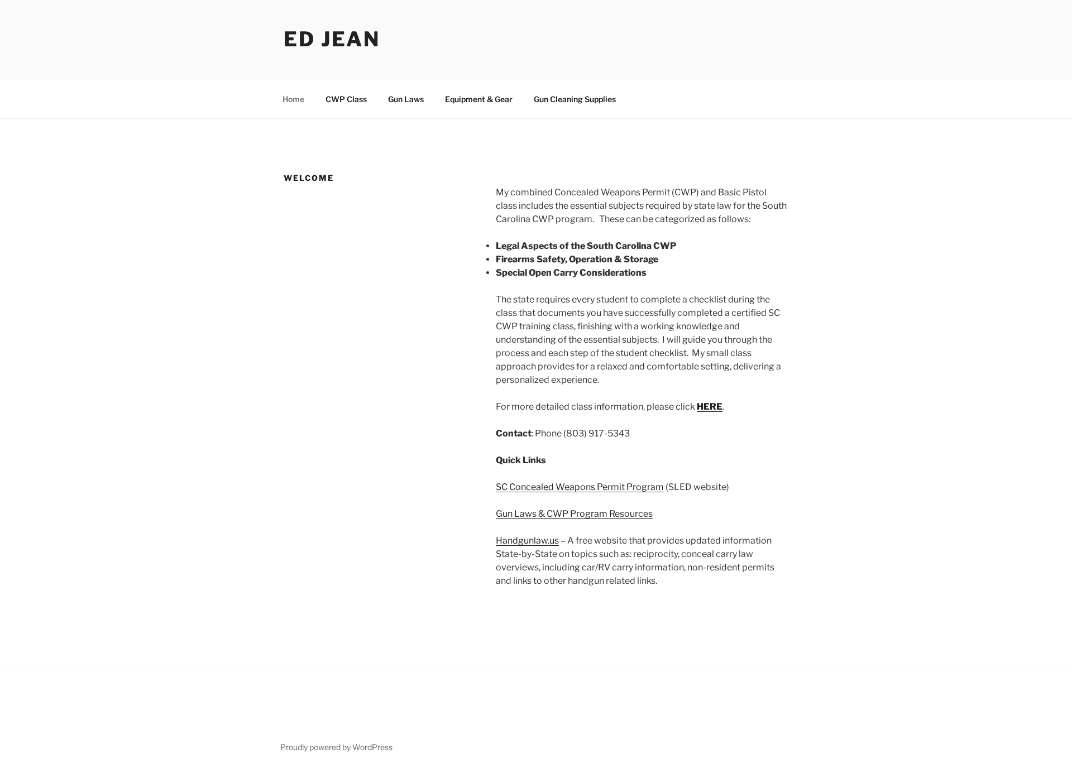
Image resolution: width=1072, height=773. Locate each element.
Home (293, 99)
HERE (709, 406)
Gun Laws (406, 99)
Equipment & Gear (479, 99)
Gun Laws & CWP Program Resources (574, 513)
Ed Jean (332, 39)
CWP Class (346, 99)
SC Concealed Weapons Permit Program (580, 487)
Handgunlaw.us (527, 540)
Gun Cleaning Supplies (575, 99)
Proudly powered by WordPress (336, 747)
